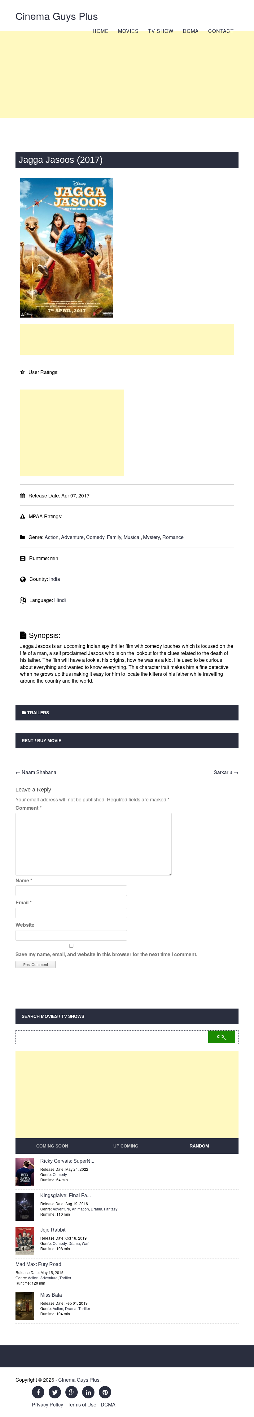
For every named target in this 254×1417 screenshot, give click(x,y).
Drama (96, 1208)
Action (52, 537)
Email (23, 902)
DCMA (191, 30)
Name (23, 880)
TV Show (160, 30)
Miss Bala (51, 1295)
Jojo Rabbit (52, 1229)
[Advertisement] (127, 74)
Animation (80, 1208)
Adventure (72, 537)
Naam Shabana (35, 772)
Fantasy (110, 1208)
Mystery (151, 537)
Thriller (65, 1277)
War (85, 1243)
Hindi (60, 600)
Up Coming (125, 1145)
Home (101, 30)
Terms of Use (82, 1404)
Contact (221, 30)
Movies (128, 30)
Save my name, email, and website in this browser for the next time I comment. (106, 954)
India (54, 578)
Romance (173, 537)
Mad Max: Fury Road (38, 1264)
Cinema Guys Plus (56, 15)
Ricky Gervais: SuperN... (67, 1161)
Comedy (95, 537)
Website (24, 924)
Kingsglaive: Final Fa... (65, 1195)
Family (114, 537)
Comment (28, 807)
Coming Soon (52, 1145)
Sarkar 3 (226, 772)
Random (199, 1145)
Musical (132, 537)
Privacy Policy (47, 1404)
